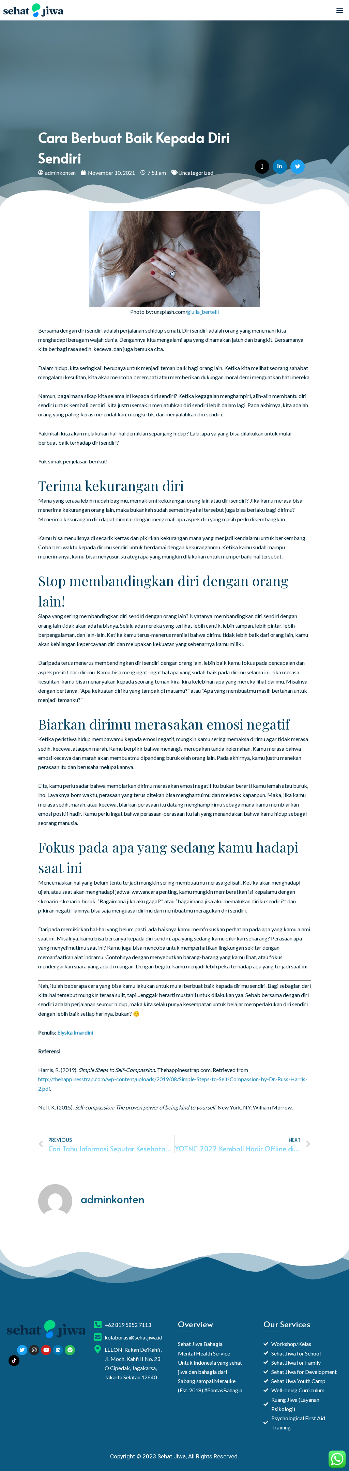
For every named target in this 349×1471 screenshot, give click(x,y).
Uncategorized (195, 172)
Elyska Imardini (75, 1032)
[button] (340, 10)
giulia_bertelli (203, 311)
